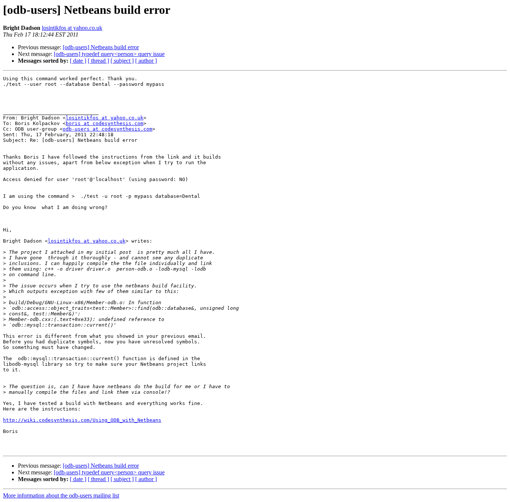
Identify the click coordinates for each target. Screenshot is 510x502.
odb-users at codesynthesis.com (107, 129)
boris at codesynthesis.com (104, 123)
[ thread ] (98, 60)
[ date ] (78, 60)
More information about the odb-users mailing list (61, 495)
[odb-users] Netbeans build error (101, 47)
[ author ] (146, 60)
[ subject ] (122, 60)
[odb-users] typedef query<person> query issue (109, 54)
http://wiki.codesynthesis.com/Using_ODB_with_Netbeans (82, 420)
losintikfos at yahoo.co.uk (72, 28)
